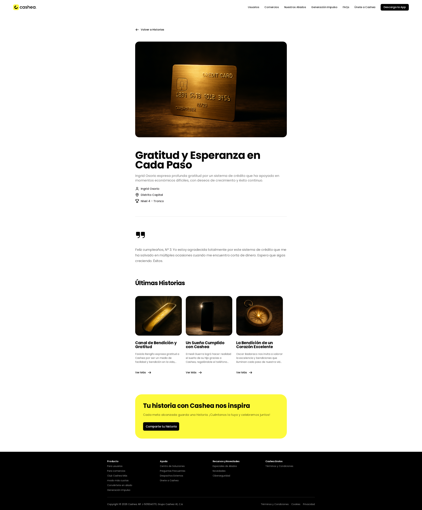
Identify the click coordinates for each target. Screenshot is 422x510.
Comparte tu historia (161, 426)
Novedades (219, 471)
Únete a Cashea (169, 480)
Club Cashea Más (117, 475)
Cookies (295, 504)
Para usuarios (114, 466)
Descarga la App (395, 7)
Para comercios (116, 471)
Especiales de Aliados (225, 466)
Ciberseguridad (221, 475)
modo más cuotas (118, 480)
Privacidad (309, 504)
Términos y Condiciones (279, 466)
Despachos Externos (171, 475)
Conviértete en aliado (119, 485)
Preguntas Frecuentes (172, 471)
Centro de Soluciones (172, 466)
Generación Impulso (118, 490)
